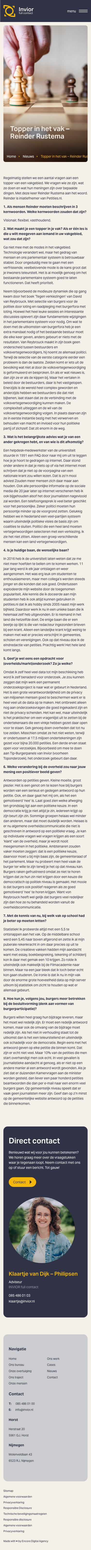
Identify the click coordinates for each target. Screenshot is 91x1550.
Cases (51, 1365)
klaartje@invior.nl (22, 1301)
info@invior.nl (21, 1409)
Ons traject (16, 1377)
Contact (19, 1182)
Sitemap (8, 1490)
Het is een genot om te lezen (36, 785)
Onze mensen (18, 1383)
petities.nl (10, 604)
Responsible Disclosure (17, 1508)
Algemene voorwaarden (17, 1496)
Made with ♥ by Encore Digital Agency (25, 1541)
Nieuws (28, 156)
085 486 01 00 (22, 1403)
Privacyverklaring (13, 1502)
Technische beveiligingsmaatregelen (25, 1513)
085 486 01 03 (19, 1295)
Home (11, 156)
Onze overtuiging (20, 1371)
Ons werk (53, 1358)
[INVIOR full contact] (18, 11)
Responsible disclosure (17, 1519)
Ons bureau (16, 1365)
